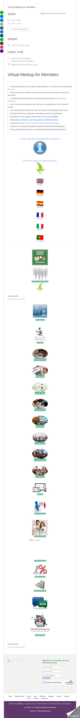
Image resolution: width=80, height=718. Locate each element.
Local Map (40, 393)
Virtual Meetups (25, 58)
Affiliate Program (40, 577)
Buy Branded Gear (40, 536)
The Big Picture (40, 635)
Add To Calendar (20, 29)
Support (66, 696)
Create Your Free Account (40, 281)
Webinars (40, 494)
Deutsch (40, 196)
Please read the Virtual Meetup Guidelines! (40, 139)
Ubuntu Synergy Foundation (46, 707)
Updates (51, 696)
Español (40, 207)
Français (40, 218)
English (22, 123)
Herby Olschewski (44, 711)
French (41, 123)
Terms (29, 698)
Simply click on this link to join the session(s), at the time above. (34, 120)
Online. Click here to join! (20, 45)
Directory (40, 376)
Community (40, 409)
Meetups (14, 58)
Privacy (36, 698)
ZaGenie (20, 704)
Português (40, 241)
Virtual (34, 65)
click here (11, 89)
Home (10, 696)
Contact (58, 696)
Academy (40, 476)
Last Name (46, 669)
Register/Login (19, 696)
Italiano (40, 230)
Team (35, 696)
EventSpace (40, 460)
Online (29, 65)
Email (44, 673)
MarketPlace (40, 359)
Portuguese (54, 123)
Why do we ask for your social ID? (16, 299)
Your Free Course (40, 513)
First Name (46, 665)
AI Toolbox (40, 343)
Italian (47, 123)
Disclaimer (44, 698)
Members (22, 65)
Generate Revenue (40, 591)
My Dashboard (40, 320)
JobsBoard (40, 443)
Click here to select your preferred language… (40, 161)
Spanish (35, 123)
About (29, 696)
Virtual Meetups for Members (22, 61)
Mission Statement (40, 561)
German (29, 123)
